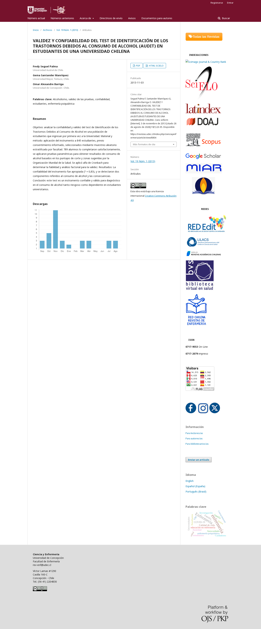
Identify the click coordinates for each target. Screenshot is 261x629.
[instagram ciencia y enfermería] (203, 412)
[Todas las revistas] (204, 39)
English (190, 481)
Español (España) (195, 486)
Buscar (225, 18)
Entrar (230, 2)
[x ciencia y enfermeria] (214, 412)
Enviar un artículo (198, 459)
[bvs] (200, 289)
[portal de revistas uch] (203, 255)
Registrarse (217, 2)
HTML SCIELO (156, 65)
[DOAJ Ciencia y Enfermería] (202, 125)
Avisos (132, 18)
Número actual (36, 18)
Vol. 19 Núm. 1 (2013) (67, 30)
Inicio (36, 30)
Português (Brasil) (196, 491)
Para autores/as (194, 438)
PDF (137, 65)
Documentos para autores (156, 18)
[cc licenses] (40, 590)
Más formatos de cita (144, 144)
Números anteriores (62, 18)
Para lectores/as (194, 433)
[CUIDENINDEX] (203, 194)
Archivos (47, 30)
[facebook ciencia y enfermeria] (191, 412)
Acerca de (86, 18)
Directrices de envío (111, 18)
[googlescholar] (203, 158)
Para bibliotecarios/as (197, 443)
